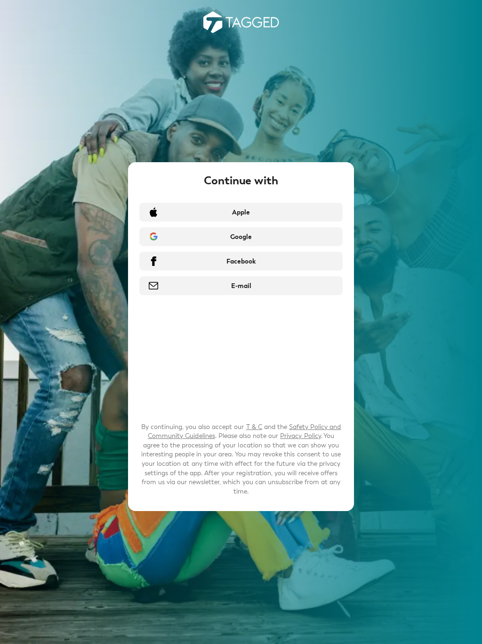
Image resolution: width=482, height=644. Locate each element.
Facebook (241, 261)
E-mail (241, 286)
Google (241, 237)
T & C (254, 427)
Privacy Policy (300, 436)
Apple (241, 212)
